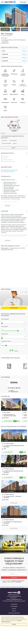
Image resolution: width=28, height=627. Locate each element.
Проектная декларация (8, 171)
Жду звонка (14, 577)
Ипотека (14, 608)
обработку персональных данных (13, 581)
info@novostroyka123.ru (14, 594)
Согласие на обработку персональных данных (14, 601)
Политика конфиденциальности (14, 599)
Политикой (18, 582)
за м (18, 421)
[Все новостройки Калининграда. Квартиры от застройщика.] (14, 592)
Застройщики (14, 606)
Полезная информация (14, 613)
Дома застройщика (14, 391)
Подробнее (7, 240)
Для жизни (4, 140)
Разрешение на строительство (10, 170)
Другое (15, 143)
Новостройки (14, 604)
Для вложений (13, 140)
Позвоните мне (14, 307)
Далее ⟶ (14, 147)
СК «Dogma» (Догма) (6, 35)
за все (15, 421)
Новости (14, 610)
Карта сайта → (14, 598)
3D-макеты (16, 29)
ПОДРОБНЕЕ (7, 205)
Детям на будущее (6, 143)
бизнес (5, 42)
